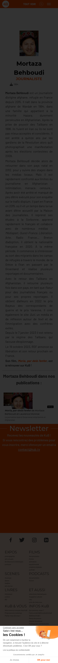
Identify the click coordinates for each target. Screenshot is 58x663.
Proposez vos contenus (13, 613)
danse (7, 580)
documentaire (34, 556)
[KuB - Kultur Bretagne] (14, 4)
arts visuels (9, 559)
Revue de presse (35, 618)
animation (32, 562)
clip (30, 599)
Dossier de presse (35, 621)
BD (6, 599)
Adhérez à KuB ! (34, 616)
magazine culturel (35, 597)
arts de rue (8, 586)
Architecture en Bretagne (14, 562)
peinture (8, 564)
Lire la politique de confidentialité (16, 650)
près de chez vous (35, 602)
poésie (7, 597)
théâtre (7, 583)
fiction (31, 559)
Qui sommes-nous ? (36, 610)
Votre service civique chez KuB (16, 610)
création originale (35, 567)
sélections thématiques (38, 594)
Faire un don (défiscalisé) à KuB (40, 613)
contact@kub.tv (29, 449)
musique (8, 578)
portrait (32, 570)
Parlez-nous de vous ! (13, 616)
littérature (8, 594)
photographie (10, 556)
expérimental (34, 564)
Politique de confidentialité (39, 624)
